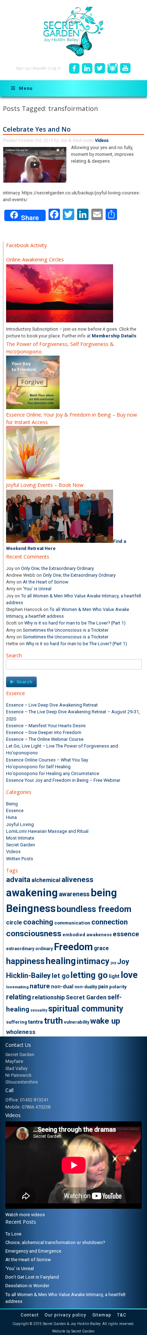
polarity (118, 986)
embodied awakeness (87, 934)
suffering (16, 1022)
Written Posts (19, 858)
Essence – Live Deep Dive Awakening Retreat (52, 705)
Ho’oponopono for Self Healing (38, 766)
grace (101, 948)
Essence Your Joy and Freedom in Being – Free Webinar (63, 780)
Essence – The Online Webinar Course (44, 739)
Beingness (31, 908)
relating (18, 997)
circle (14, 922)
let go (61, 976)
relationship (48, 997)
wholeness (20, 1031)
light (114, 976)
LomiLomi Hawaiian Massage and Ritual (47, 831)
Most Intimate (20, 838)
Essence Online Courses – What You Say (47, 760)
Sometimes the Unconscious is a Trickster (65, 630)
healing (61, 961)
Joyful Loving (20, 824)
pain (103, 986)
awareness (74, 894)
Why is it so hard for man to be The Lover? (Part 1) (75, 623)
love (129, 974)
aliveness (77, 879)
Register (39, 68)
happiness (25, 961)
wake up (105, 1021)
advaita (18, 879)
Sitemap (101, 1315)
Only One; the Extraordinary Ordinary (57, 568)
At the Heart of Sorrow (46, 582)
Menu (25, 88)
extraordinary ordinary (29, 948)
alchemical (45, 880)
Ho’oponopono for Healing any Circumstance (52, 773)
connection (109, 922)
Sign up (22, 68)
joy (113, 963)
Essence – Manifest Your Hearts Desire (46, 725)
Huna (11, 817)
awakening (32, 893)
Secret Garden (20, 844)
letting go (89, 975)
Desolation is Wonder (27, 1285)
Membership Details (114, 335)
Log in (55, 68)
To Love (13, 1234)
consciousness (33, 933)
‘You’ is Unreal (37, 588)
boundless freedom (94, 909)
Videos (101, 140)
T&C (121, 1315)
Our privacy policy (65, 1315)
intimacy (93, 961)
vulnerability (76, 1022)
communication (72, 923)
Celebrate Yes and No (37, 129)
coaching (38, 922)
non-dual (62, 986)
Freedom (73, 947)
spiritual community (85, 1009)
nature (40, 986)
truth (53, 1021)
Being (12, 803)
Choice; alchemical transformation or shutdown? (55, 1242)
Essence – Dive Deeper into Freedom (43, 732)
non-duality (86, 986)
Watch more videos (25, 1214)
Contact (30, 1315)
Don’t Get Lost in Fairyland (32, 1277)
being (104, 893)
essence (126, 934)
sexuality (38, 1010)
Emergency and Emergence (33, 1251)
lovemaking (17, 987)
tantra (35, 1022)
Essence (15, 810)
